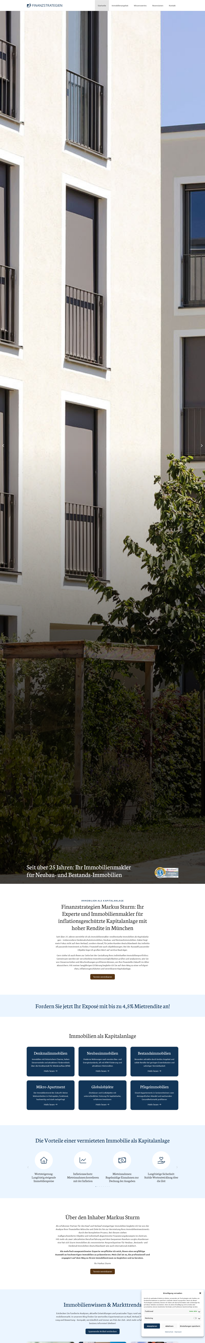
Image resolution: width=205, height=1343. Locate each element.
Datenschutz (169, 1332)
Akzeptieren (152, 1326)
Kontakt (172, 5)
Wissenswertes (140, 5)
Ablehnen (169, 1326)
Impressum (178, 1332)
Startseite (102, 5)
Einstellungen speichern (190, 1326)
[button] (200, 1293)
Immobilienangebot (120, 5)
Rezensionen (157, 5)
